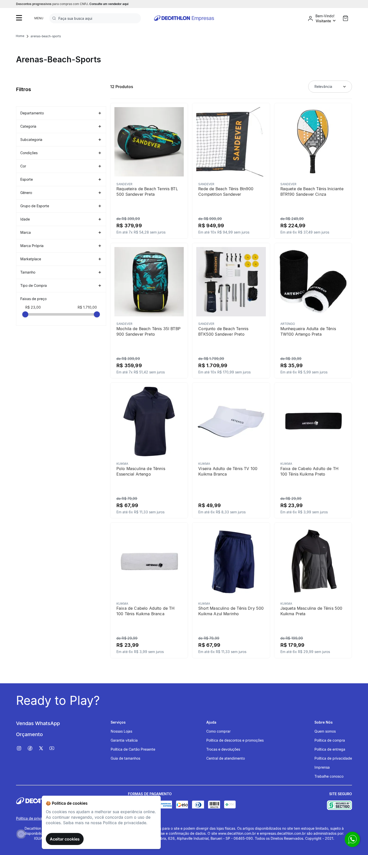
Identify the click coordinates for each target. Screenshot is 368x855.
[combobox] (95, 18)
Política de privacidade (35, 818)
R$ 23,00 (33, 307)
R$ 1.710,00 (87, 307)
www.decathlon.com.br (237, 833)
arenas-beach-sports (46, 36)
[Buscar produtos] (55, 18)
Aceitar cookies (65, 838)
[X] (43, 748)
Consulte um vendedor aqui (108, 4)
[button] (61, 113)
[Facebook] (32, 748)
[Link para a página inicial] (20, 36)
